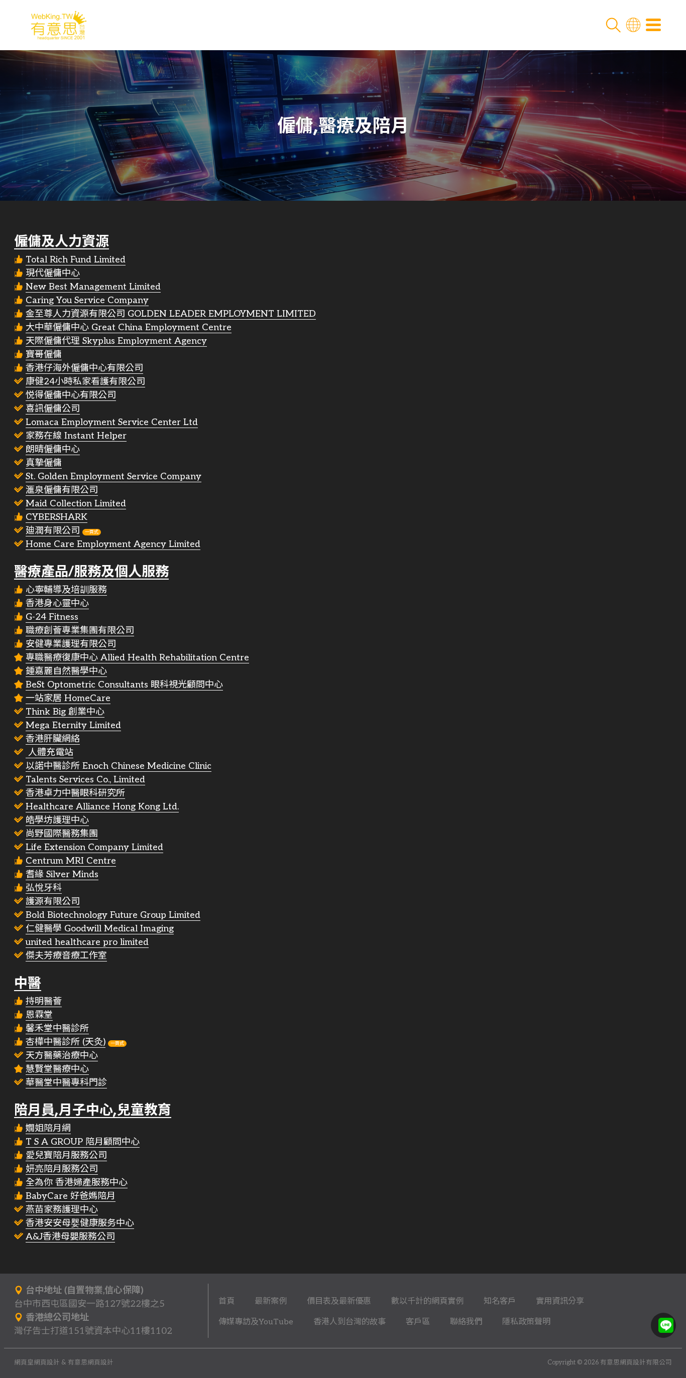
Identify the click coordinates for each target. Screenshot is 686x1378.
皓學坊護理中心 (57, 820)
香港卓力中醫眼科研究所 (75, 793)
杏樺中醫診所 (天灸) (65, 1042)
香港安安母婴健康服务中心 (80, 1223)
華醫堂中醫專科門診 (66, 1082)
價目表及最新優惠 (339, 1301)
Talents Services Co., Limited (85, 779)
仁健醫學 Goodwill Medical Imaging (100, 928)
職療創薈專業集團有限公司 (80, 630)
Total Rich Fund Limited (76, 259)
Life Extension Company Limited (94, 847)
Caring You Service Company (87, 300)
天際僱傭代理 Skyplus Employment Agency (116, 341)
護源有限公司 (53, 901)
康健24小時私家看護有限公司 (85, 381)
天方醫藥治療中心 (62, 1055)
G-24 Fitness (52, 617)
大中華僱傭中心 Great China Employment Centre (129, 327)
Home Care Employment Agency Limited (113, 544)
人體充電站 (49, 752)
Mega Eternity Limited (73, 725)
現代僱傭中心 (53, 273)
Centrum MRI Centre (71, 861)
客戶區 (418, 1322)
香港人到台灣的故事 (349, 1322)
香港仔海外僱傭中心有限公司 (84, 368)
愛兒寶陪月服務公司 (66, 1155)
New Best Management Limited (93, 287)
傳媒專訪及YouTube (255, 1322)
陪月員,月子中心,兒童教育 (92, 1109)
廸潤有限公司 (53, 530)
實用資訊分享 (560, 1301)
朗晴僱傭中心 (53, 449)
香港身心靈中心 (57, 603)
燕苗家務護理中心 (62, 1209)
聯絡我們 (466, 1322)
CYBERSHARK (56, 517)
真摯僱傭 (44, 463)
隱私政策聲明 (526, 1322)
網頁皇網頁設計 (37, 1362)
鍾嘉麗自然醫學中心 (66, 671)
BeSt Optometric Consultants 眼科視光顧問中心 (124, 684)
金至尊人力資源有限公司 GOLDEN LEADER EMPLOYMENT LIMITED (171, 314)
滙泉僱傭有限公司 (62, 490)
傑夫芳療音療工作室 (66, 955)
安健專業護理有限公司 (71, 644)
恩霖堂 (39, 1015)
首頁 (226, 1301)
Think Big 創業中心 (65, 712)
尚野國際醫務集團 (62, 834)
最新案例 (271, 1301)
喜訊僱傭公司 (53, 408)
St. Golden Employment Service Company (113, 476)
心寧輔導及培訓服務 (66, 590)
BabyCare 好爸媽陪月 (71, 1196)
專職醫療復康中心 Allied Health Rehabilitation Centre (137, 657)
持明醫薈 (44, 1001)
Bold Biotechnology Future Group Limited (113, 915)
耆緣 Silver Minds (62, 874)
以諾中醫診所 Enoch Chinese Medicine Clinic (118, 766)
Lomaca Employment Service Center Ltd (112, 422)
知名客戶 (500, 1301)
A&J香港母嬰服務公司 (70, 1236)
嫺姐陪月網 (48, 1128)
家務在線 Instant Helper (76, 436)
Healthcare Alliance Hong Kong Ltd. (102, 806)
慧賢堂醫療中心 (57, 1069)
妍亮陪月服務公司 (62, 1169)
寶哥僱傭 (44, 354)
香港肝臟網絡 (53, 739)
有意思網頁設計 (90, 1362)
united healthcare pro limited (87, 942)
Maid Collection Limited (76, 503)
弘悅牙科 (44, 888)
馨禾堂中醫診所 (57, 1028)
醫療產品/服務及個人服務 (91, 571)
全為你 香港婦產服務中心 (77, 1182)
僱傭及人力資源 (61, 241)
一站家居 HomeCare (68, 698)
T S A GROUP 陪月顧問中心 (83, 1142)
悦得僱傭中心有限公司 (71, 395)
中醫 (27, 983)
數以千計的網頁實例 (427, 1301)
